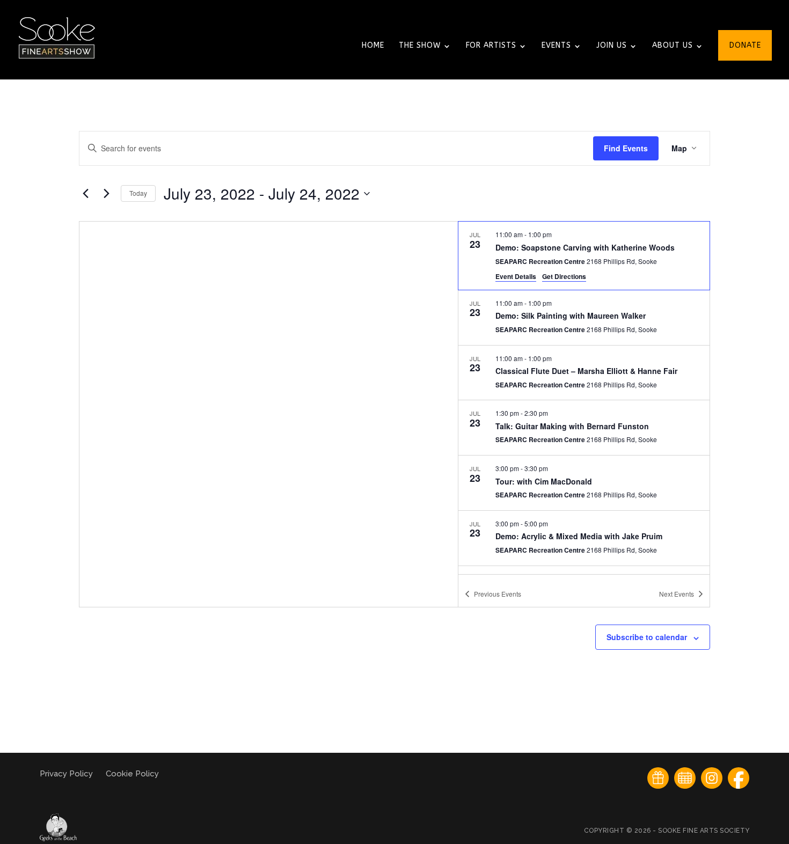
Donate (745, 46)
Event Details (515, 276)
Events (556, 46)
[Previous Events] (85, 193)
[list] (584, 397)
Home (373, 46)
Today (138, 192)
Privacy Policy (67, 774)
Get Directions (564, 276)
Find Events (626, 148)
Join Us (611, 46)
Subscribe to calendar (647, 637)
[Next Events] (106, 193)
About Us (672, 46)
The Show (420, 46)
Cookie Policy (132, 774)
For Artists (491, 46)
